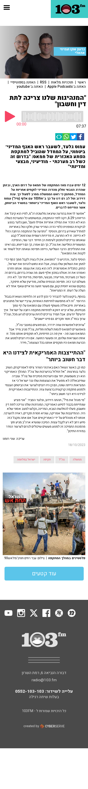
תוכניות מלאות (62, 82)
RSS (43, 82)
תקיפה (47, 459)
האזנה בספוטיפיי (22, 82)
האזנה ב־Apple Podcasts (66, 86)
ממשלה (77, 459)
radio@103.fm (44, 680)
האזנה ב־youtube (30, 86)
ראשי (82, 82)
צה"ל (62, 459)
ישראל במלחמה (26, 459)
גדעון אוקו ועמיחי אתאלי (72, 51)
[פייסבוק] (80, 136)
